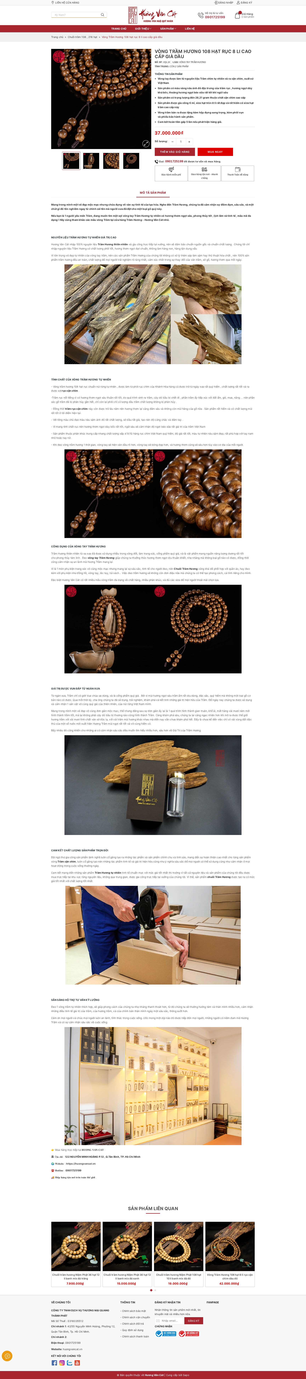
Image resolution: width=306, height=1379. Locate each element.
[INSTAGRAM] (62, 1363)
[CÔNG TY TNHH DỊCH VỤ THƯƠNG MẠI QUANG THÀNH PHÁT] (153, 15)
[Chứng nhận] (165, 1334)
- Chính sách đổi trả (132, 1323)
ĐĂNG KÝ (193, 1320)
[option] (101, 99)
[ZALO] (69, 1363)
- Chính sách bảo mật (133, 1310)
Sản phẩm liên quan (153, 1208)
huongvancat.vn (72, 1349)
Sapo (186, 1375)
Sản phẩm (167, 28)
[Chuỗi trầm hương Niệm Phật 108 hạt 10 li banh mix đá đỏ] (178, 1246)
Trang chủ (118, 28)
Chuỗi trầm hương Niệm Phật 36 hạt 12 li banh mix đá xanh (127, 1276)
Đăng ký (246, 2)
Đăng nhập (225, 2)
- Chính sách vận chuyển (135, 1317)
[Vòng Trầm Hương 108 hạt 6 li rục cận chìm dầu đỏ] (230, 1246)
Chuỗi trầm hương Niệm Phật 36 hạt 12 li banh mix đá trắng (76, 1276)
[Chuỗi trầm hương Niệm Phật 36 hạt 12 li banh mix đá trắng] (76, 1246)
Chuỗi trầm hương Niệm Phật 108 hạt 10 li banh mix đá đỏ (178, 1276)
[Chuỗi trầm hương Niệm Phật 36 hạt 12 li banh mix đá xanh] (127, 1246)
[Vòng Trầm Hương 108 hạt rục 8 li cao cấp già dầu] (145, 143)
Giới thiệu (142, 28)
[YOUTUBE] (77, 1363)
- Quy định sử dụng (132, 1330)
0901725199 (215, 17)
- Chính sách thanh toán (134, 1336)
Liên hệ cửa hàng (67, 2)
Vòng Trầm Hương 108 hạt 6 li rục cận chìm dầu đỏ (230, 1276)
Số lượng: (161, 141)
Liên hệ (190, 28)
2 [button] (155, 1290)
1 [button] (151, 1290)
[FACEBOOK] (54, 1363)
